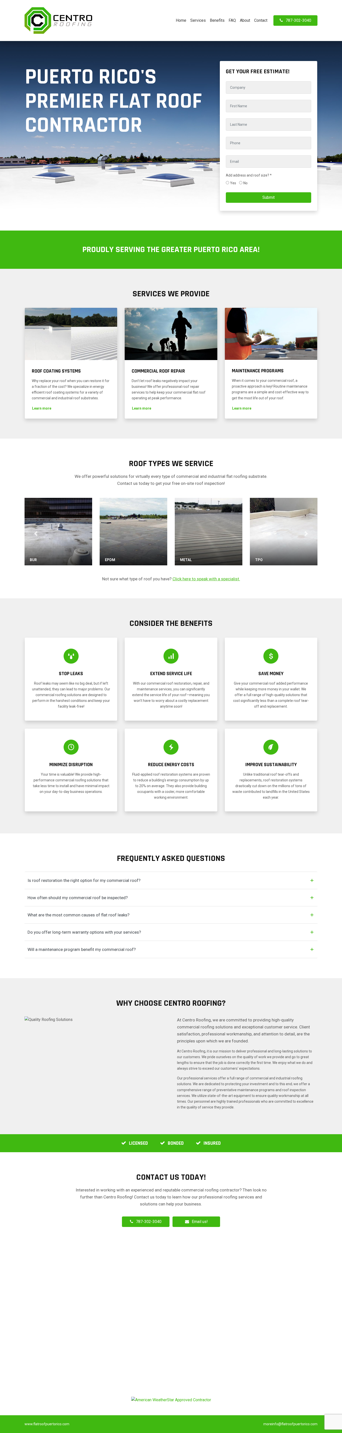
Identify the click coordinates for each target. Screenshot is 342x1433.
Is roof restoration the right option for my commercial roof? (84, 880)
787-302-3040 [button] (298, 20)
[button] (42, 408)
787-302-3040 (148, 1221)
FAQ (232, 20)
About (245, 20)
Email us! (200, 1221)
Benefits (217, 20)
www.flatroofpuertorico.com (47, 1424)
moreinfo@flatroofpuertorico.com (290, 1424)
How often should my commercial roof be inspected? (78, 897)
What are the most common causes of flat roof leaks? (78, 914)
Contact (260, 20)
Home (181, 20)
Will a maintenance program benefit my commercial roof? (82, 949)
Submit (268, 197)
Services (198, 20)
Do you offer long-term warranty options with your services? (84, 932)
